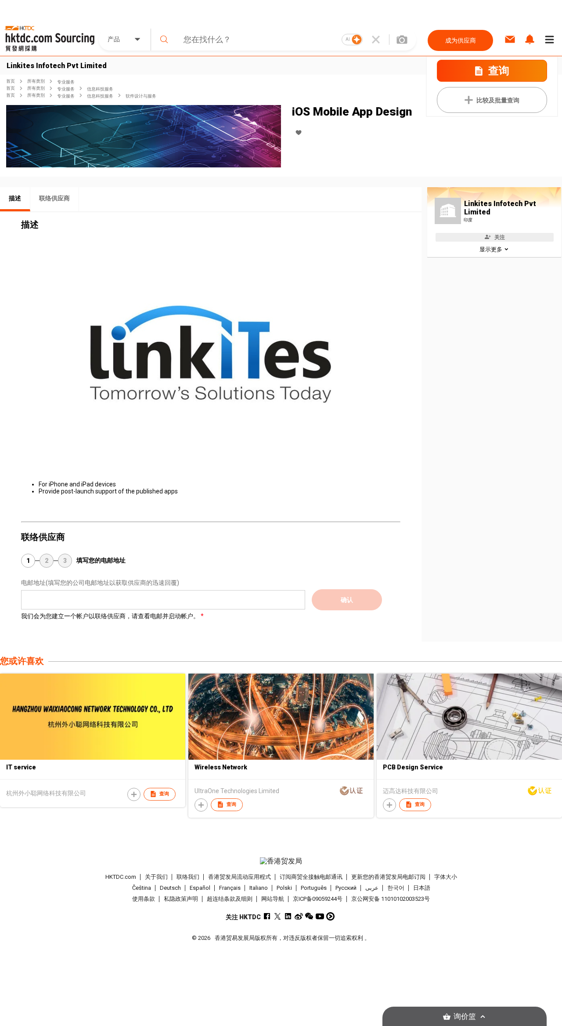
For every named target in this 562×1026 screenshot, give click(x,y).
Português (314, 888)
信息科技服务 (100, 89)
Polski (284, 888)
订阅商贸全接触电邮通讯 (311, 877)
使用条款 (143, 898)
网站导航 (272, 898)
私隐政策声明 (181, 898)
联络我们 (188, 877)
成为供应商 (460, 40)
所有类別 (36, 81)
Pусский (346, 888)
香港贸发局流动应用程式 (239, 877)
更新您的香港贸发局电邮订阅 (388, 877)
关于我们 (156, 877)
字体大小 (445, 877)
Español (200, 888)
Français (230, 888)
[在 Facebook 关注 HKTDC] (267, 916)
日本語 (421, 888)
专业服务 (66, 82)
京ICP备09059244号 (317, 898)
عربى (371, 888)
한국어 (395, 888)
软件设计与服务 (141, 96)
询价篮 (465, 1016)
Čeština (141, 888)
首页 (10, 81)
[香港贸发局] (281, 861)
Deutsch (170, 888)
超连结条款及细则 (229, 898)
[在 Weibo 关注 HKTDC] (299, 916)
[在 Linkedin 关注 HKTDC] (288, 916)
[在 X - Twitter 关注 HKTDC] (278, 916)
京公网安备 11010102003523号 (390, 898)
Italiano (258, 888)
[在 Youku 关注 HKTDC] (330, 916)
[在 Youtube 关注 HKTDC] (320, 916)
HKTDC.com (120, 877)
